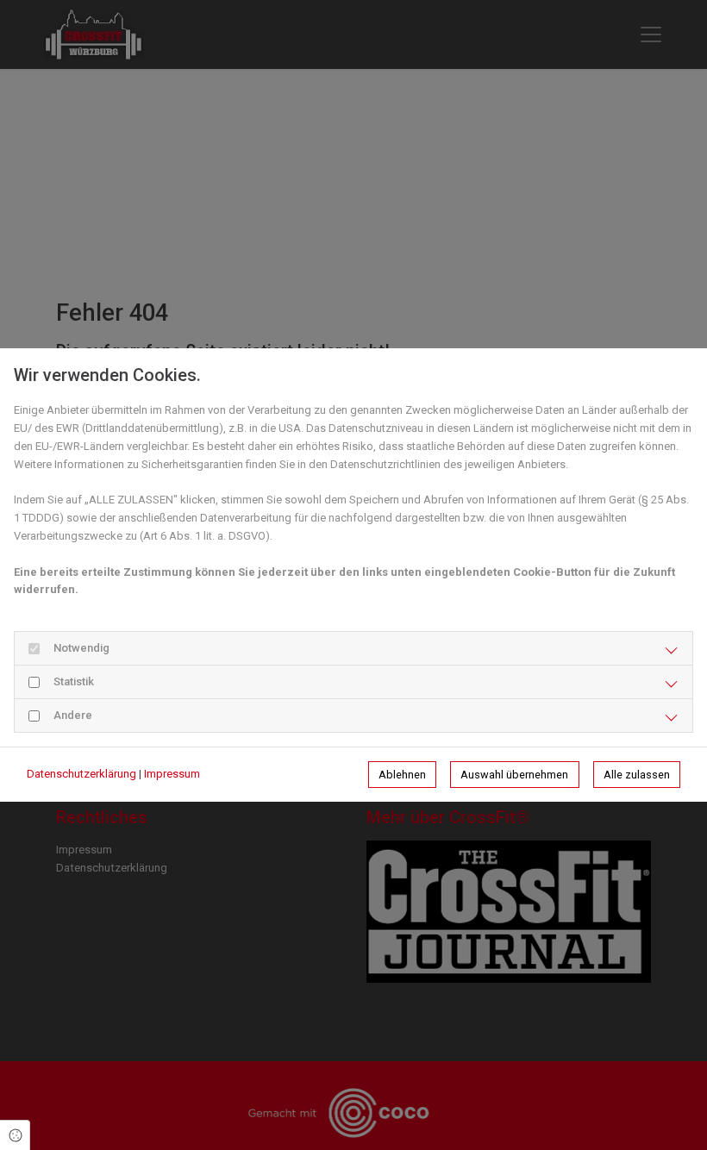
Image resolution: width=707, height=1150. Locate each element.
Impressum (172, 773)
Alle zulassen (637, 774)
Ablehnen (402, 774)
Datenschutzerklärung (81, 773)
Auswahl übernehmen (514, 774)
